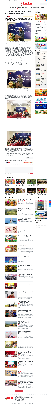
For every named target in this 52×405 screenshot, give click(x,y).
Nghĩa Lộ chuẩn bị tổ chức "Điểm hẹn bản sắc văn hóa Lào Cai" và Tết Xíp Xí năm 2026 (31, 194)
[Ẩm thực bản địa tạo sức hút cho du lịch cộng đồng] (11, 202)
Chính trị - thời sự (9, 7)
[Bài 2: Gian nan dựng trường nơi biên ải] (38, 74)
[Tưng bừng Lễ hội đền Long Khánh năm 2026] (10, 181)
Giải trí (19, 220)
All (46, 8)
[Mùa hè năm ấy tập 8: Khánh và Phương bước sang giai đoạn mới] (20, 181)
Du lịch (20, 7)
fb (50, 200)
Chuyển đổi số (35, 7)
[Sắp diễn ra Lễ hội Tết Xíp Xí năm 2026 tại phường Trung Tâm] (11, 304)
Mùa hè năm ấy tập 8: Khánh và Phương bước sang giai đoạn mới (20, 185)
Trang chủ (6, 8)
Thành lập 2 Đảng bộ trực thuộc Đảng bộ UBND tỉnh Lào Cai (43, 85)
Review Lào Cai (39, 7)
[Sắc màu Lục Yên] (20, 190)
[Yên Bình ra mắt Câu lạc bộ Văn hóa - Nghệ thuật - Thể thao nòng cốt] (11, 286)
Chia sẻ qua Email (9, 16)
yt (45, 0)
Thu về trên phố (37, 21)
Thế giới (29, 7)
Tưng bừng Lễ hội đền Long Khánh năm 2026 (9, 185)
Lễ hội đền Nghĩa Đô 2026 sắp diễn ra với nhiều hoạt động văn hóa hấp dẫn (25, 322)
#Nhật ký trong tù (15, 160)
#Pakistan (26, 160)
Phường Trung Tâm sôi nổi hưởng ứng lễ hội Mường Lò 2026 (24, 311)
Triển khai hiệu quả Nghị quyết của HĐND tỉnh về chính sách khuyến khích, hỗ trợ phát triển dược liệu (43, 80)
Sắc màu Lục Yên (18, 193)
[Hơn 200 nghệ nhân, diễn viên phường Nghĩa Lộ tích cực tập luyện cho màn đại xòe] (42, 181)
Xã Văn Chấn (43, 62)
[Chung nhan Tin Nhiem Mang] (43, 404)
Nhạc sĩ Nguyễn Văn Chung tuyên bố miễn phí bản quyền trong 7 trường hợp (39, 30)
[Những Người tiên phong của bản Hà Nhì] (11, 373)
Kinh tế (13, 7)
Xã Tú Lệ (38, 58)
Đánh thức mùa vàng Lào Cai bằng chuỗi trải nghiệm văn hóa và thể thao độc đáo (25, 209)
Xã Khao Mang (44, 54)
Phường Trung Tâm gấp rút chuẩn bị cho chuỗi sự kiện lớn (41, 194)
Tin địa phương (37, 50)
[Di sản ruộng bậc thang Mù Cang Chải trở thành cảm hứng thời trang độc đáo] (31, 181)
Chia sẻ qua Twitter (7, 16)
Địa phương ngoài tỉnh (38, 53)
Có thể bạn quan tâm (9, 177)
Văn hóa (18, 7)
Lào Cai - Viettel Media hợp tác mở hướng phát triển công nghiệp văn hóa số (25, 352)
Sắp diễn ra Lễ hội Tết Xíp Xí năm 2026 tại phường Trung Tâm (24, 302)
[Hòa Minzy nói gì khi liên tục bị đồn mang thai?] (11, 229)
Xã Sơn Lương (38, 62)
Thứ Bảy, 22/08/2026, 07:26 (9, 0)
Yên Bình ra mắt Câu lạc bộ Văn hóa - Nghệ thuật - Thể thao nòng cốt (25, 284)
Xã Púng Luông (44, 56)
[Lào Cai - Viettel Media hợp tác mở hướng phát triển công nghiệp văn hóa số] (11, 354)
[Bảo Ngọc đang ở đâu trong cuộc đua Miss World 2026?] (11, 221)
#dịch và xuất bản (21, 160)
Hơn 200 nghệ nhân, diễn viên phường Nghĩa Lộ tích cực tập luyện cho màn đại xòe (41, 185)
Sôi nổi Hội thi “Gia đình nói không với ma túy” (25, 362)
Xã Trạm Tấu (43, 58)
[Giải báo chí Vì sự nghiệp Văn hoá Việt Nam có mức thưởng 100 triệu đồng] (11, 334)
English (40, 0)
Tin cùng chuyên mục (9, 197)
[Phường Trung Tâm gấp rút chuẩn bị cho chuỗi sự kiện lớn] (42, 190)
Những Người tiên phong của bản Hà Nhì (25, 371)
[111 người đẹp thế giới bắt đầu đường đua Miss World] (11, 259)
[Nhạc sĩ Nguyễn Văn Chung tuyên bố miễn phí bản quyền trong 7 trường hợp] (11, 294)
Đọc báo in (42, 7)
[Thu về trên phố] (41, 17)
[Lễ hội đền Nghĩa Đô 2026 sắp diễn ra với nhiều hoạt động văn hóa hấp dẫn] (11, 324)
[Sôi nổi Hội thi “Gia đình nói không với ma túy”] (11, 364)
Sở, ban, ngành (44, 53)
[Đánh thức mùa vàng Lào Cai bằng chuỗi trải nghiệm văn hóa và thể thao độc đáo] (11, 211)
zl (46, 0)
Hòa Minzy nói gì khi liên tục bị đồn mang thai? (25, 227)
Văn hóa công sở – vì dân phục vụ (25, 274)
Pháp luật (23, 7)
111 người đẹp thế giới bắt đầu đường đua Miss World (25, 257)
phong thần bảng (38, 227)
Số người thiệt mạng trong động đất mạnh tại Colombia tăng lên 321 (43, 70)
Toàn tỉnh (38, 54)
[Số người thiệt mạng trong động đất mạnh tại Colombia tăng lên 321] (38, 69)
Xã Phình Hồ (43, 59)
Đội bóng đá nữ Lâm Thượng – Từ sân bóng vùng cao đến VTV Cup (39, 24)
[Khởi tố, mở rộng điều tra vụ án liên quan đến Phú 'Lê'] (38, 65)
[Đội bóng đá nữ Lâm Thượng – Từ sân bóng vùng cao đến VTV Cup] (11, 238)
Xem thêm (19, 391)
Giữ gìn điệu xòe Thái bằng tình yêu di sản (39, 33)
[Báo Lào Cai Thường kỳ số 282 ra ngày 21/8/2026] (40, 205)
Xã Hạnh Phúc (39, 59)
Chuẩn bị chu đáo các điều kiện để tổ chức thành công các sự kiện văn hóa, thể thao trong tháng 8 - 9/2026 (25, 381)
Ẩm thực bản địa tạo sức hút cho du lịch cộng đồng (25, 200)
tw (50, 206)
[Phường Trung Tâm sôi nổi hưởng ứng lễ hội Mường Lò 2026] (11, 313)
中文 (42, 0)
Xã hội (15, 7)
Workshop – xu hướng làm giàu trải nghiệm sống (25, 342)
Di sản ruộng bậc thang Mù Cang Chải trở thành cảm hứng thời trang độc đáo (31, 185)
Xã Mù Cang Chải (38, 56)
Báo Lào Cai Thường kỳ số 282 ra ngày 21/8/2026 (41, 207)
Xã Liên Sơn (38, 61)
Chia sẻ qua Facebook (6, 16)
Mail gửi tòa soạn (17, 0)
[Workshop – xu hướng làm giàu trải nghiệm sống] (11, 344)
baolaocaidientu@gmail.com (20, 400)
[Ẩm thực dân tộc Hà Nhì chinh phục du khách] (10, 190)
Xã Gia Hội (43, 61)
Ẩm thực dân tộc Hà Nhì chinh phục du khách (9, 194)
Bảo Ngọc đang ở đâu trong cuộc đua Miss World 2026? (39, 27)
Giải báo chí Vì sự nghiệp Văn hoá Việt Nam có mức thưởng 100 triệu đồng (25, 332)
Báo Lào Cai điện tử (26, 4)
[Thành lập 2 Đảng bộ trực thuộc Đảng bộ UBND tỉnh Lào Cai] (38, 85)
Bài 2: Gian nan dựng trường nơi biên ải (43, 75)
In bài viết (8, 16)
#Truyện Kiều (10, 160)
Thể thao (26, 7)
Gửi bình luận (30, 173)
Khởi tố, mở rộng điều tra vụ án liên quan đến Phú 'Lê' (43, 65)
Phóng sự (31, 7)
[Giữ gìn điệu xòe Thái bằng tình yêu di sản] (11, 268)
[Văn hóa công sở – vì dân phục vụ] (11, 277)
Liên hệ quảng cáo (23, 0)
